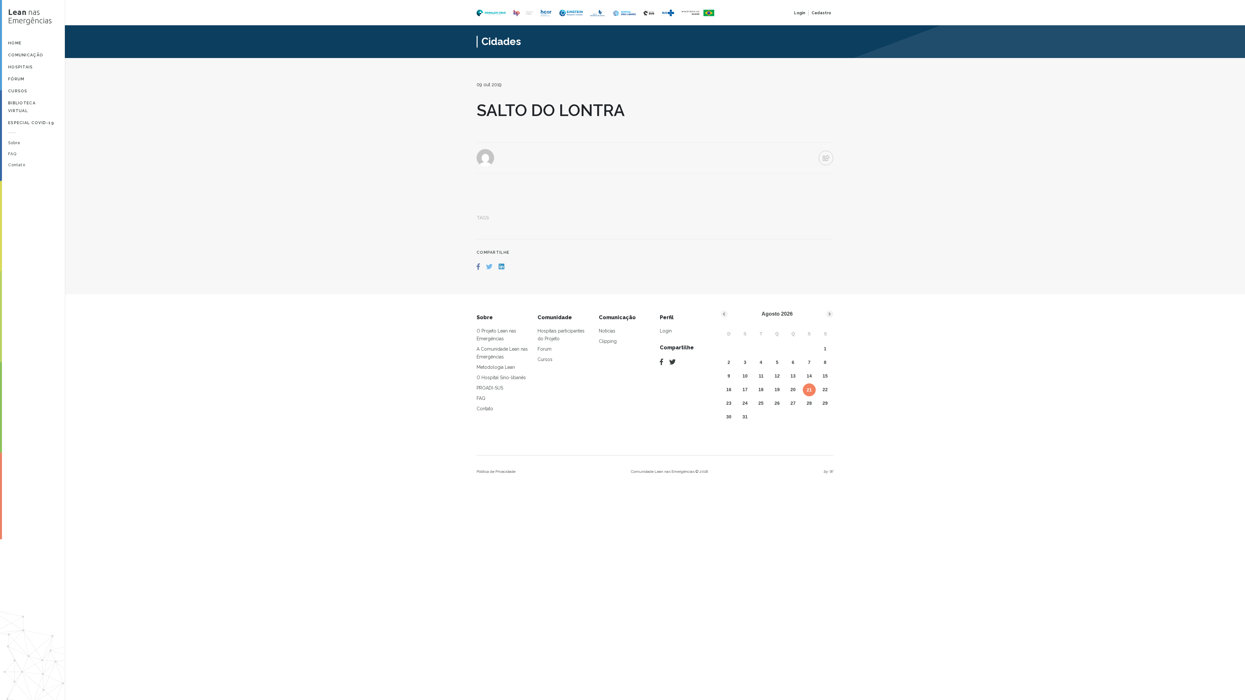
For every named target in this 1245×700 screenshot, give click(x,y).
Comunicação (25, 55)
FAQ (12, 154)
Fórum (16, 79)
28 (809, 403)
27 (793, 403)
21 (809, 389)
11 (761, 376)
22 (825, 389)
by (828, 471)
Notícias (607, 330)
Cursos (18, 91)
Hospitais (20, 67)
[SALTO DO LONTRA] (478, 267)
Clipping (608, 341)
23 (728, 403)
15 (825, 376)
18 (761, 389)
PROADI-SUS (490, 388)
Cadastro (821, 13)
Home (14, 43)
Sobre (14, 143)
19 (777, 389)
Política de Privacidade (496, 471)
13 (793, 376)
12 (777, 376)
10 (745, 376)
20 (793, 389)
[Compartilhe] (661, 362)
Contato (16, 165)
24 (745, 403)
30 (728, 416)
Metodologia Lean (496, 367)
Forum (544, 349)
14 (809, 376)
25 (761, 403)
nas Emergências (30, 16)
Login (799, 13)
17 (745, 389)
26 (777, 403)
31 (745, 416)
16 (728, 389)
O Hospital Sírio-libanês (501, 377)
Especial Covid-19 (31, 123)
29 (825, 403)
